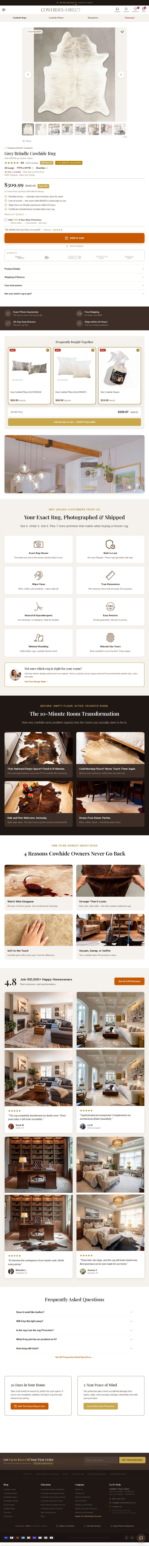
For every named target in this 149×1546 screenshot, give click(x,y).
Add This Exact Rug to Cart (31, 1406)
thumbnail (28, 129)
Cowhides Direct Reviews (51, 1508)
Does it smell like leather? (30, 1312)
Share (28, 141)
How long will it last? (27, 1348)
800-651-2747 (118, 1499)
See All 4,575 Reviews (129, 981)
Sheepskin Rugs (10, 1497)
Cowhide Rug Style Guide (52, 1501)
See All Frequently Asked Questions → (74, 1357)
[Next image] (121, 74)
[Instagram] (132, 1537)
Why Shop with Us (48, 1512)
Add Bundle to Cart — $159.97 (74, 422)
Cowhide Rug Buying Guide (52, 1493)
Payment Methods (82, 1497)
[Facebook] (126, 1537)
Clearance (129, 18)
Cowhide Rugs (19, 18)
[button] (122, 32)
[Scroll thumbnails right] (125, 129)
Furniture (7, 1512)
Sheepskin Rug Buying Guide (53, 1497)
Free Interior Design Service (53, 1505)
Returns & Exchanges (84, 1512)
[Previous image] (27, 74)
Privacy (106, 1538)
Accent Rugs (8, 1505)
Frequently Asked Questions (52, 1489)
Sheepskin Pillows (10, 1501)
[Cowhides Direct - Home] (60, 10)
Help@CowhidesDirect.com (124, 1503)
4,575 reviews (31, 163)
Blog (43, 1516)
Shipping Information (83, 1505)
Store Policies (81, 1501)
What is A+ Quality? (16, 214)
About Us (79, 1489)
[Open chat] (141, 1538)
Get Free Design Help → (36, 681)
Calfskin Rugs (9, 1508)
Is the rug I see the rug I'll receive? (35, 1330)
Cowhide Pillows (56, 18)
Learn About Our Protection (100, 1406)
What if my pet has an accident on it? (36, 1339)
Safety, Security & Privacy (86, 1508)
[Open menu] (5, 10)
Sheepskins (93, 18)
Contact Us (79, 1493)
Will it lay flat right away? (29, 1321)
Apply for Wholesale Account (88, 1516)
